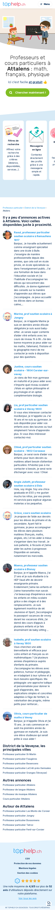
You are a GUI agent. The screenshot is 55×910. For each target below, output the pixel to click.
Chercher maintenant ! (30, 92)
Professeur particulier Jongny (18, 815)
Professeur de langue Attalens (19, 789)
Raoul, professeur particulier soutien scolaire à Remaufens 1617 (32, 236)
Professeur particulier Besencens (20, 763)
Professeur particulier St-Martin (19, 754)
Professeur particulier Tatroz (18, 824)
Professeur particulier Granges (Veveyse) (25, 772)
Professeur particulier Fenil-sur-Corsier (23, 829)
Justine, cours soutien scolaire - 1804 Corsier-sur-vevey (31, 370)
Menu (47, 4)
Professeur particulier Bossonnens (21, 820)
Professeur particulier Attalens (19, 785)
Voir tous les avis (27, 898)
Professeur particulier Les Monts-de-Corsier (26, 811)
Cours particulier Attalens (16, 798)
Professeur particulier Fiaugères (20, 758)
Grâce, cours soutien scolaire (32, 513)
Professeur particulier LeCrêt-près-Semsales (27, 768)
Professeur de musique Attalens (20, 794)
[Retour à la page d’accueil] (14, 4)
